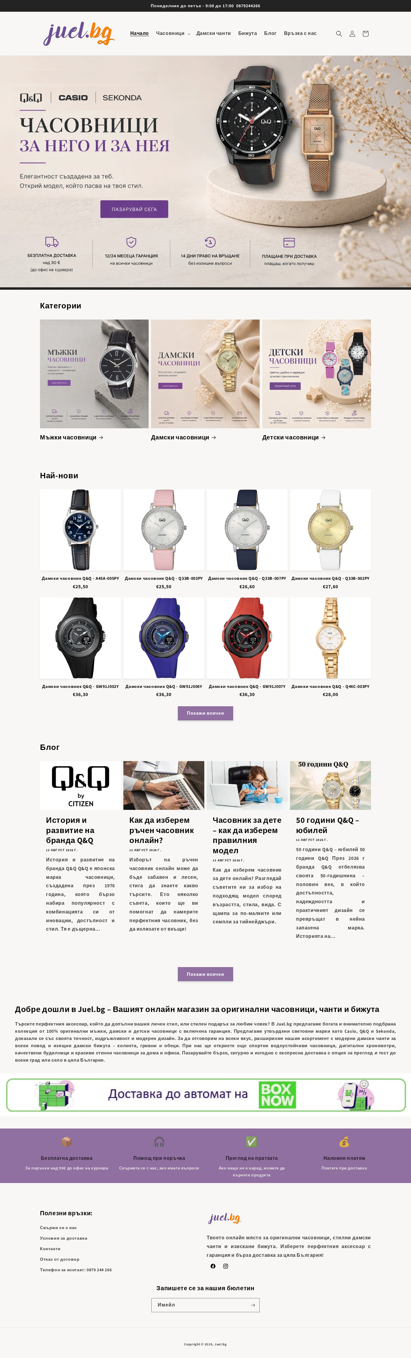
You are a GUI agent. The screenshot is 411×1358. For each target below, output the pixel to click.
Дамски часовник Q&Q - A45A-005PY (80, 578)
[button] (173, 33)
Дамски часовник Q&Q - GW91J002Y (80, 686)
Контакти (50, 1248)
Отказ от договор (60, 1259)
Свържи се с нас (58, 1227)
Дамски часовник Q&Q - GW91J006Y (163, 686)
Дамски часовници (180, 437)
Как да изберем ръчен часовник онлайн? (161, 830)
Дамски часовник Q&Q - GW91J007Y (247, 686)
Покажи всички (205, 713)
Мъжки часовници (68, 437)
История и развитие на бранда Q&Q (70, 830)
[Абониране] (252, 1305)
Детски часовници (290, 437)
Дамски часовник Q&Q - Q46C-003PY (330, 686)
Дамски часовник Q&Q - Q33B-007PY (247, 578)
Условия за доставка (63, 1238)
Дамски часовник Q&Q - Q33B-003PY (164, 578)
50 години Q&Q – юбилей (328, 825)
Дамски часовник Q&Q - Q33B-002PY (330, 578)
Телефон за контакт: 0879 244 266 (76, 1269)
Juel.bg (221, 1344)
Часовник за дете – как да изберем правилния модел (247, 835)
